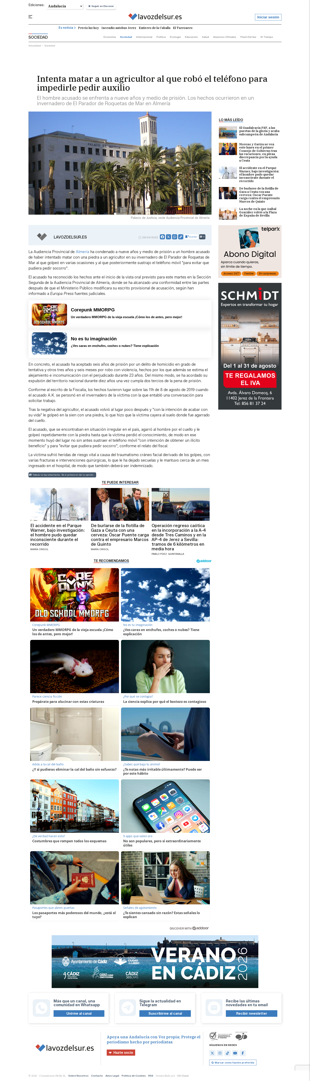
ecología (175, 36)
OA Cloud (183, 1075)
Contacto (97, 1075)
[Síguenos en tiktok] (227, 1053)
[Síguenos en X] (212, 1053)
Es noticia (66, 28)
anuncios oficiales (224, 36)
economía (110, 36)
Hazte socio (123, 1053)
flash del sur (248, 36)
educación (191, 36)
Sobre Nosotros (78, 1075)
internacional (144, 36)
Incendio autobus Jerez (118, 28)
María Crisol (39, 549)
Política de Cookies (134, 1075)
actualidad (34, 45)
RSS (150, 1075)
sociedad (126, 36)
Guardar (193, 236)
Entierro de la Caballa (154, 28)
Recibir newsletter (251, 1013)
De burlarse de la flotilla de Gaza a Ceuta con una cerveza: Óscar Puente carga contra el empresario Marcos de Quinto (259, 195)
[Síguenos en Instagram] (220, 1053)
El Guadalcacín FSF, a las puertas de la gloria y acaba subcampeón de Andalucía (259, 131)
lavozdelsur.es (70, 237)
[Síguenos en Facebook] (243, 1053)
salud (205, 36)
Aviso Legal (112, 1075)
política (161, 36)
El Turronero (183, 28)
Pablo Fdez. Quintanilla (168, 553)
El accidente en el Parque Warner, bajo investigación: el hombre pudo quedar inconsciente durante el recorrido (259, 174)
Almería (82, 251)
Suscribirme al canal (165, 1013)
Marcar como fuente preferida (234, 1062)
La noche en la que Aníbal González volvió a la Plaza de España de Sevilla (258, 212)
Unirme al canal (79, 1013)
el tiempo (267, 36)
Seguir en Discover (103, 6)
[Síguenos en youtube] (235, 1053)
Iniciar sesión (268, 17)
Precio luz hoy (88, 28)
